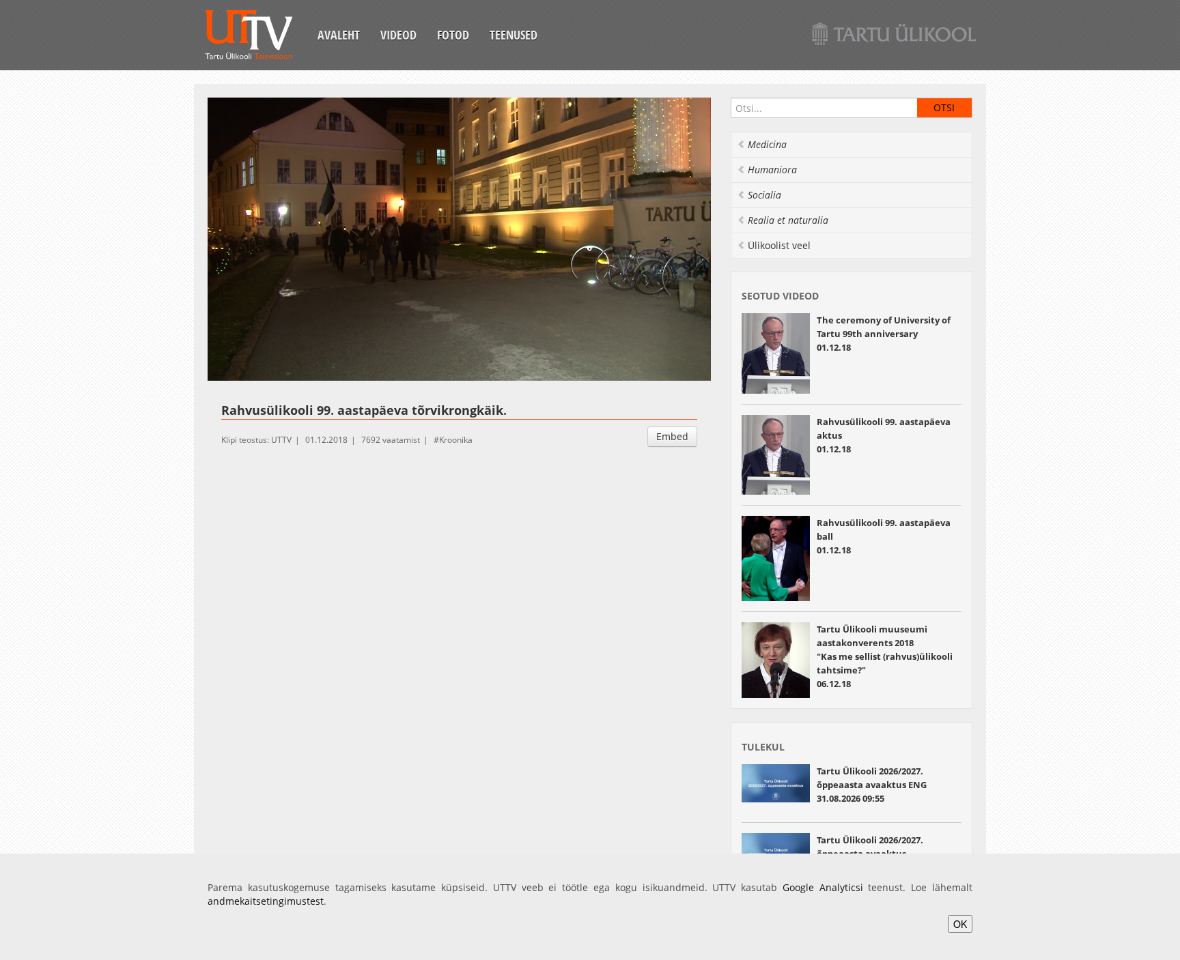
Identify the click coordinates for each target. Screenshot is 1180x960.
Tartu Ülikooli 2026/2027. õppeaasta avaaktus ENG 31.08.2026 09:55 (872, 784)
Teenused (513, 35)
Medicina (767, 144)
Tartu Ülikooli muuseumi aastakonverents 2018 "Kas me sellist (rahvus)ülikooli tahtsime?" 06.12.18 (885, 656)
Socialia (764, 194)
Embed (672, 436)
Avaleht (339, 35)
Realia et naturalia (788, 220)
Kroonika (456, 440)
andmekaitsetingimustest (266, 900)
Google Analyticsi (823, 887)
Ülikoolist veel (779, 245)
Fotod (453, 35)
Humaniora (772, 169)
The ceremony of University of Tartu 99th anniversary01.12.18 (884, 333)
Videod (398, 35)
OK (960, 924)
